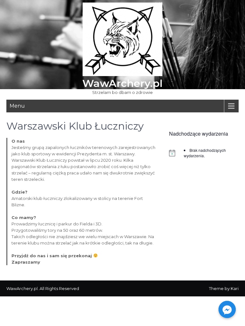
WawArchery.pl (122, 83)
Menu (17, 106)
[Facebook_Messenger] (227, 309)
